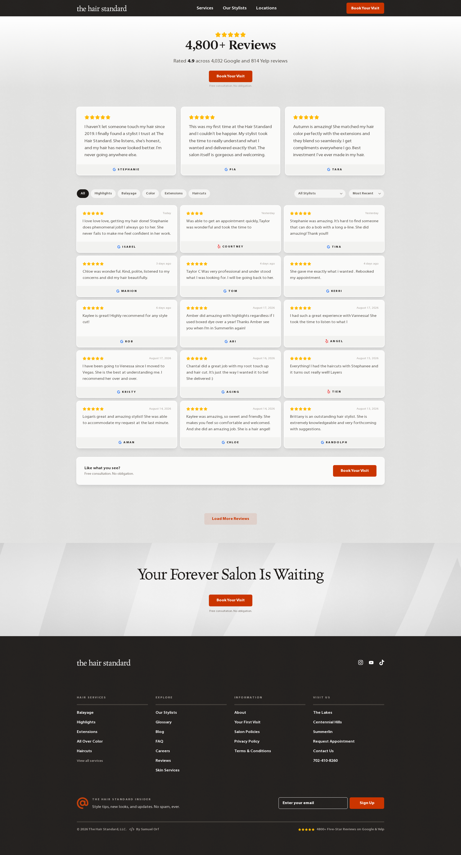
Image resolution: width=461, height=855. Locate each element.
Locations (266, 8)
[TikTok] (381, 662)
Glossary (164, 722)
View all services (90, 761)
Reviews (163, 761)
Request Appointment (334, 742)
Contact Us (323, 751)
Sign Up (367, 803)
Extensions (174, 193)
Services (205, 8)
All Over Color (90, 742)
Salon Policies (247, 732)
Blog (160, 732)
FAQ (159, 742)
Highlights (103, 193)
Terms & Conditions (252, 751)
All (83, 193)
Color (150, 193)
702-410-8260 (325, 761)
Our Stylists (235, 8)
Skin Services (168, 770)
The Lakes (322, 713)
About (240, 713)
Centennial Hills (327, 722)
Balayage (128, 193)
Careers (163, 751)
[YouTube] (371, 662)
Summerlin (323, 732)
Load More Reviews (230, 519)
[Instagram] (360, 662)
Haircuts (199, 193)
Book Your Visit (365, 8)
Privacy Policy (247, 742)
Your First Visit (247, 722)
